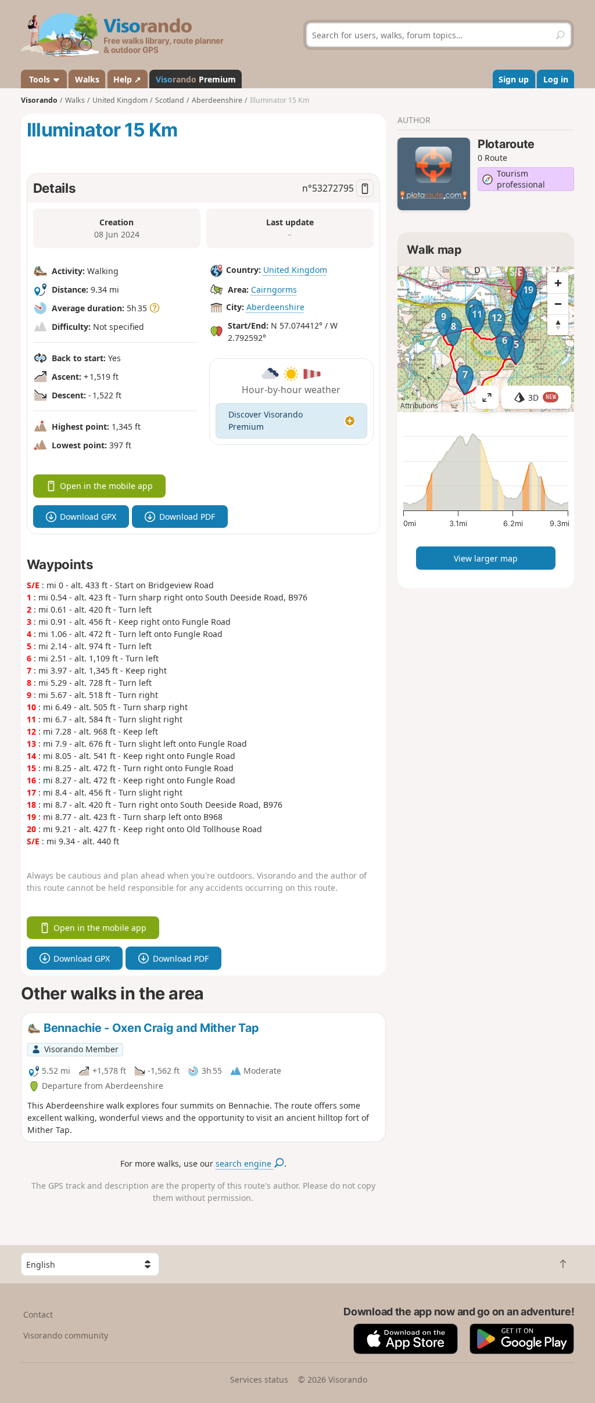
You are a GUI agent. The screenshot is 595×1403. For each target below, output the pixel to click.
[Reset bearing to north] (557, 324)
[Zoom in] (557, 282)
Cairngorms (274, 289)
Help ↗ (127, 79)
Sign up (514, 79)
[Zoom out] (557, 303)
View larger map (486, 558)
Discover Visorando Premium (265, 420)
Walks (87, 79)
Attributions (419, 406)
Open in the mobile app (106, 485)
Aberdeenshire (275, 306)
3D (542, 397)
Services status (259, 1379)
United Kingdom (295, 269)
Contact (38, 1314)
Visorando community (65, 1335)
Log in (555, 79)
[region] (485, 339)
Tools (39, 79)
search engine (245, 1163)
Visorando (39, 100)
